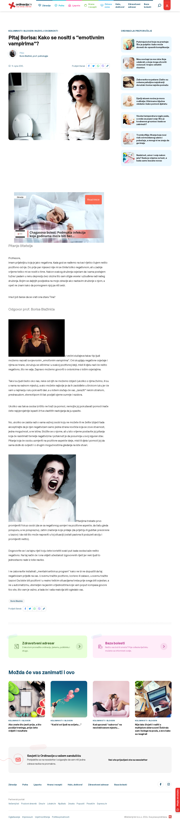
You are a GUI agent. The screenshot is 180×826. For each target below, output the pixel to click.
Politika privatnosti (60, 817)
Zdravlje (46, 5)
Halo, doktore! (75, 784)
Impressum (27, 817)
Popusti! (81, 803)
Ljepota (76, 5)
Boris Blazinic (17, 601)
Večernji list (13, 803)
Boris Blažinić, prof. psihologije (34, 56)
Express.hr (102, 803)
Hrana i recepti (54, 784)
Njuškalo (62, 803)
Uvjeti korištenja (42, 817)
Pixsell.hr (91, 803)
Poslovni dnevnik (29, 803)
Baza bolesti (120, 784)
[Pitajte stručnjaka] (178, 800)
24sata (71, 803)
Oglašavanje (14, 817)
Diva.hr (42, 803)
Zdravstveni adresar (98, 784)
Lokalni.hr (51, 803)
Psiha (61, 5)
